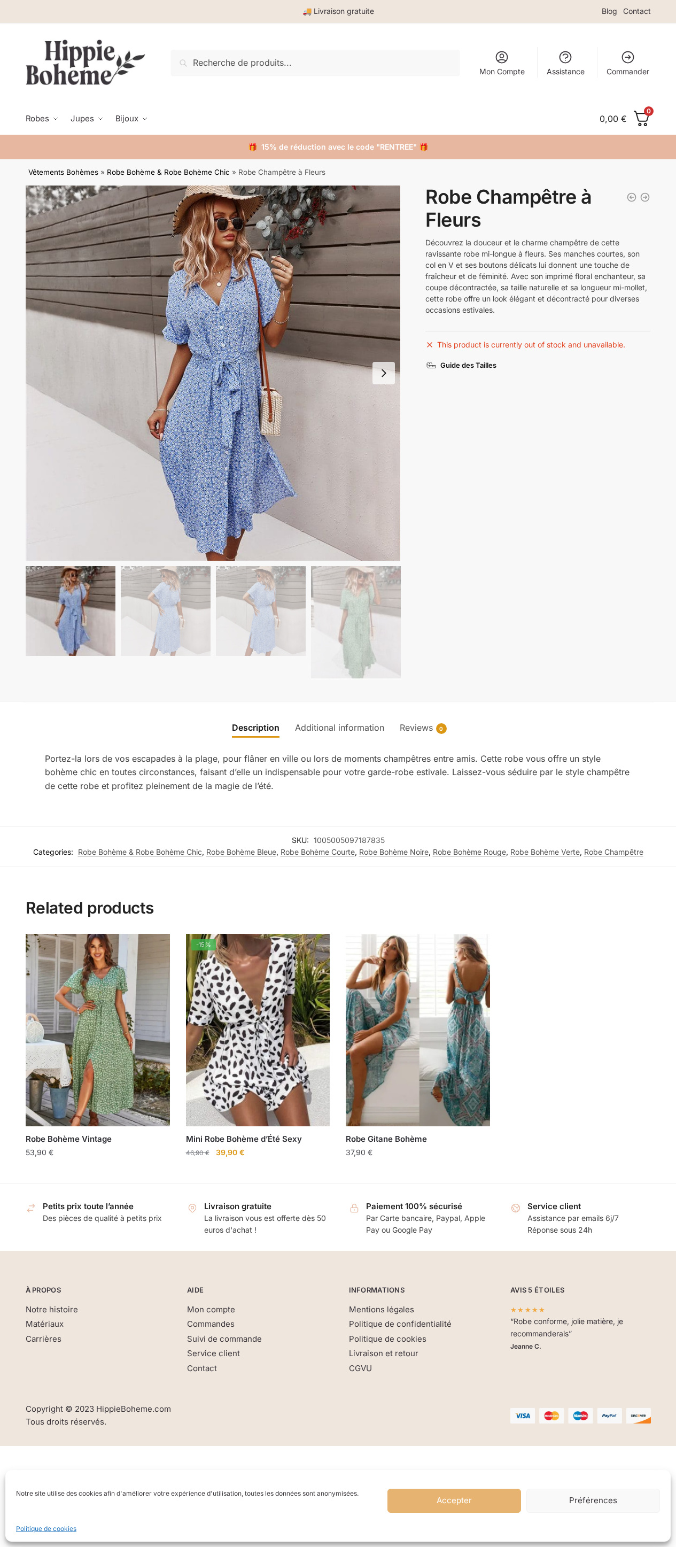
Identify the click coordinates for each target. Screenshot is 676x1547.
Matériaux (45, 1324)
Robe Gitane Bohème (386, 1139)
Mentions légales (381, 1309)
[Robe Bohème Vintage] (98, 1030)
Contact (637, 11)
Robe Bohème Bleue (241, 851)
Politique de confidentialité (400, 1324)
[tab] (255, 719)
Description (255, 727)
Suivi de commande (224, 1339)
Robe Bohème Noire (394, 851)
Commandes (211, 1324)
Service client (213, 1353)
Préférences (593, 1500)
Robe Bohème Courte (318, 851)
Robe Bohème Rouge (469, 851)
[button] (383, 373)
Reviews (416, 727)
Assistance (566, 71)
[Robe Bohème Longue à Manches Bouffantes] (631, 197)
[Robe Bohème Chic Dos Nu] (645, 197)
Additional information (339, 727)
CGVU (360, 1368)
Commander (628, 71)
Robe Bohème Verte (545, 851)
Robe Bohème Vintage (69, 1139)
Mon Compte (502, 71)
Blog (609, 11)
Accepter (454, 1500)
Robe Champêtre (613, 851)
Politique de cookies (46, 1529)
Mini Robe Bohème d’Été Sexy (244, 1139)
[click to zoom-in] (213, 373)
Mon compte (211, 1309)
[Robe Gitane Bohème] (418, 1030)
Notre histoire (52, 1309)
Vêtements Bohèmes (63, 172)
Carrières (43, 1339)
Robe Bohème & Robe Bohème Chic (168, 172)
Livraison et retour (383, 1353)
